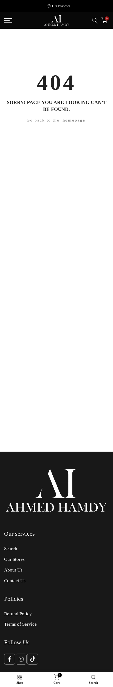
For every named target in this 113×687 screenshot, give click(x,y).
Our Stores (14, 559)
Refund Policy (18, 613)
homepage (74, 120)
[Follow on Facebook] (9, 659)
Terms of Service (20, 624)
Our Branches (61, 6)
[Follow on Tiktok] (32, 659)
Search (10, 548)
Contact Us (15, 580)
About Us (13, 570)
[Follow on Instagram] (21, 659)
